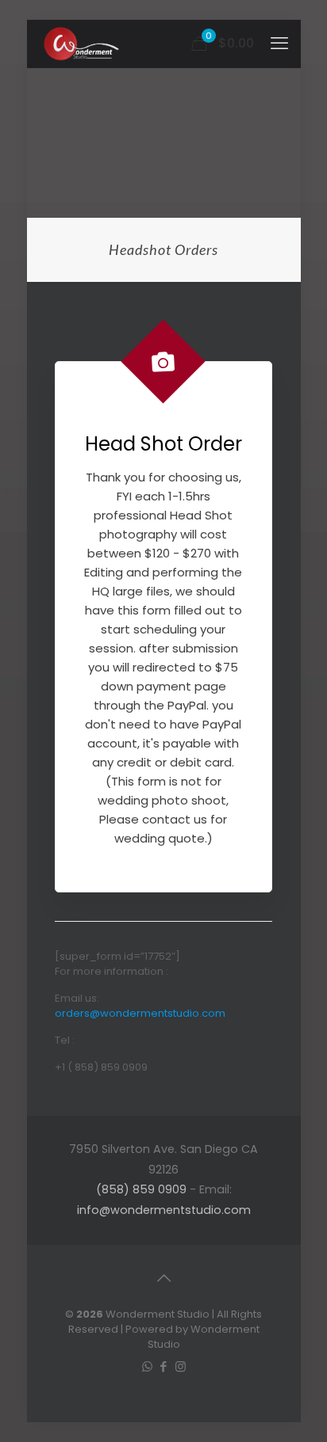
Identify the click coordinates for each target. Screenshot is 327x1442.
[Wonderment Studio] (82, 43)
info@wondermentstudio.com (164, 1210)
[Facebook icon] (164, 1366)
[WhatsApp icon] (147, 1366)
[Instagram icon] (181, 1366)
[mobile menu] (279, 43)
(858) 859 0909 (141, 1189)
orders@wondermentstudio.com (140, 1013)
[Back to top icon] (163, 1278)
